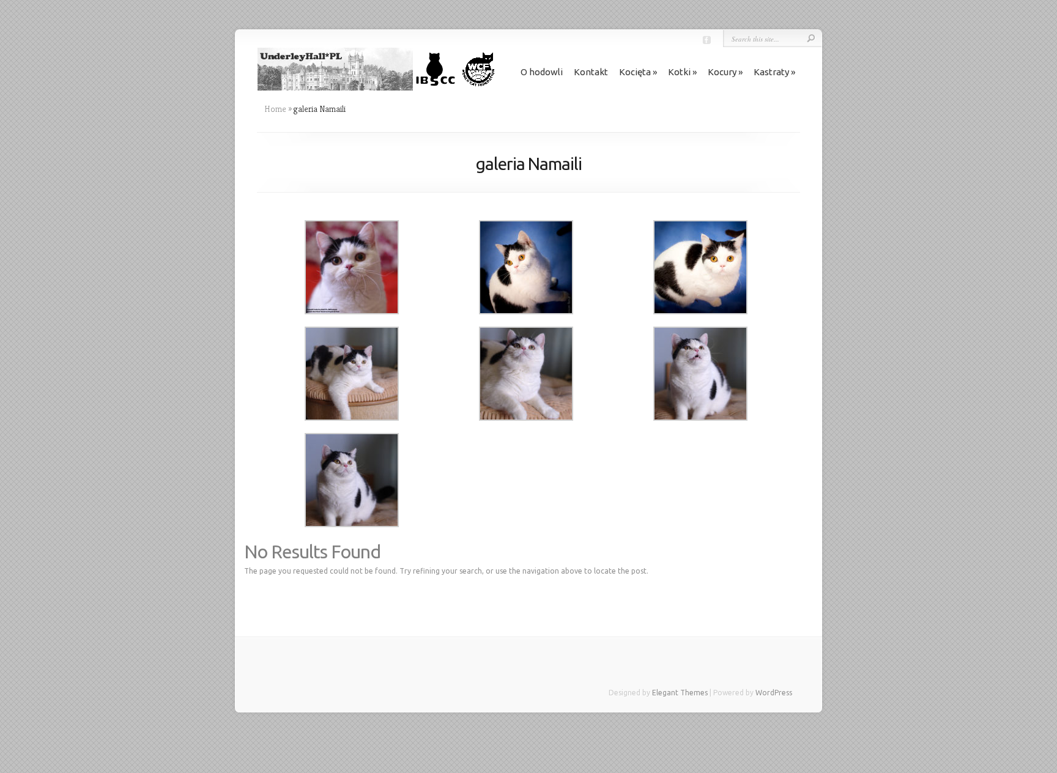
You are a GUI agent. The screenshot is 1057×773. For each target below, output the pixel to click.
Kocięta (635, 72)
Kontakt (591, 72)
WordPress (773, 693)
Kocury (722, 72)
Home (275, 108)
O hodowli (542, 72)
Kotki (679, 72)
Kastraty (771, 72)
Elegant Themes (680, 693)
